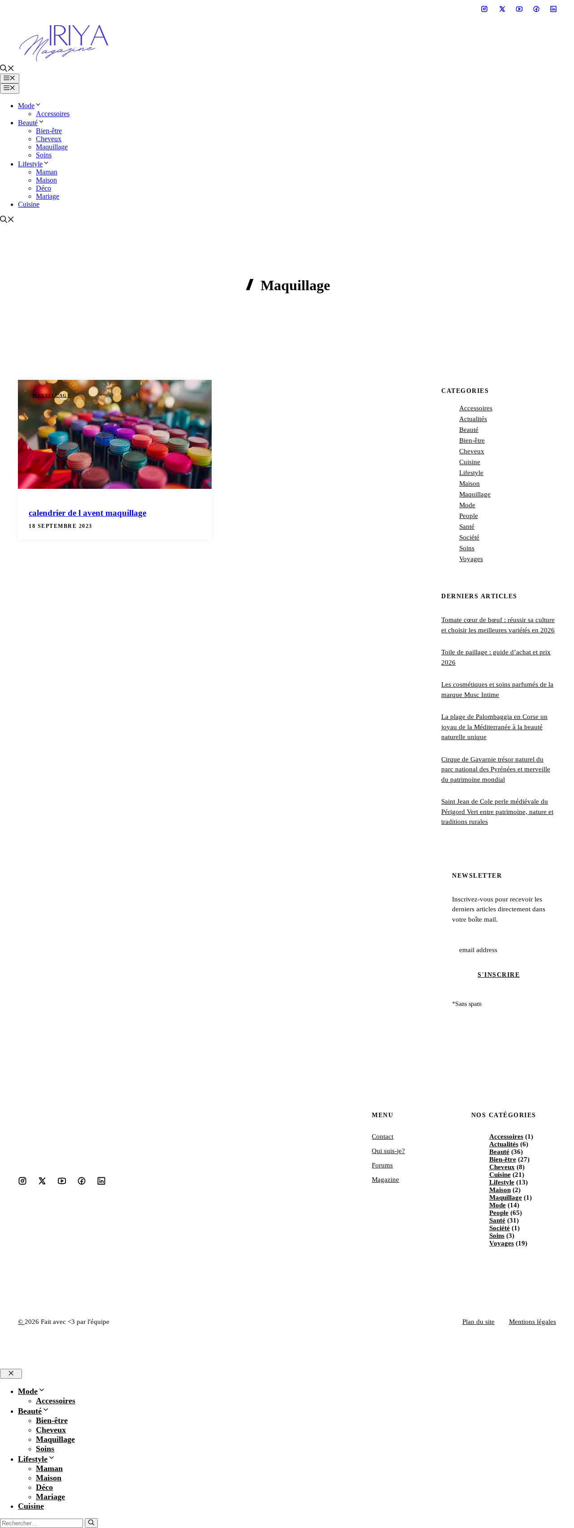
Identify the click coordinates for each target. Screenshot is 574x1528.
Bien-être (49, 131)
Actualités (473, 418)
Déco (43, 188)
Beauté (28, 122)
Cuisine (28, 204)
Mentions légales (532, 1321)
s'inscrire (499, 974)
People (468, 515)
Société (469, 537)
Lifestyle (30, 164)
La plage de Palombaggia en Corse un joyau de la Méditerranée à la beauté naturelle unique (494, 726)
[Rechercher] (91, 1523)
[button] (7, 69)
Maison (46, 180)
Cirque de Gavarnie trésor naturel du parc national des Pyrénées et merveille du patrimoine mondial (495, 769)
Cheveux (48, 139)
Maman (46, 172)
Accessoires (53, 114)
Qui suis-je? (388, 1150)
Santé (466, 526)
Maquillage (52, 147)
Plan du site (478, 1321)
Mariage (47, 196)
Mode (26, 105)
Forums (382, 1165)
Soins (44, 155)
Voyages (471, 558)
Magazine (385, 1179)
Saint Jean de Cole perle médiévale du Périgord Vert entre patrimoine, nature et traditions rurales (497, 811)
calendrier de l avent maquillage (87, 513)
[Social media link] (484, 9)
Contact (382, 1136)
